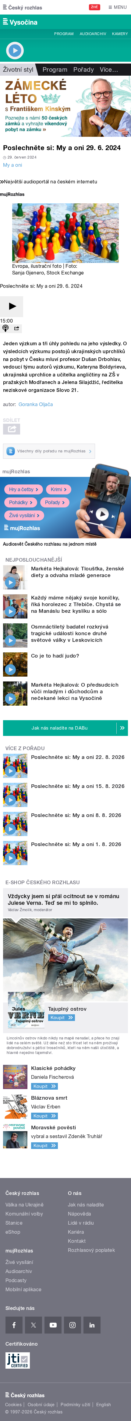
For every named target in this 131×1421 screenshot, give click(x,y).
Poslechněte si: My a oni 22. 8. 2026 (78, 757)
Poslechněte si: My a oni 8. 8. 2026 (76, 815)
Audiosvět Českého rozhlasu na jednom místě (50, 544)
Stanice (14, 1223)
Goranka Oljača (36, 404)
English (103, 1404)
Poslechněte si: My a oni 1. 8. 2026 (76, 844)
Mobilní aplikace (23, 1289)
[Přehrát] (11, 306)
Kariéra (76, 1232)
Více (109, 69)
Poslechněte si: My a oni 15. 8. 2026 (78, 786)
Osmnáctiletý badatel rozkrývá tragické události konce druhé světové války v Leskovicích (69, 633)
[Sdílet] (16, 328)
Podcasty (16, 1280)
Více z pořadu (25, 748)
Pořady (83, 69)
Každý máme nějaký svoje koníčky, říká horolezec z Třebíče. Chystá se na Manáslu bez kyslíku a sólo (76, 604)
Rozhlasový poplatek (91, 1250)
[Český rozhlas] (22, 7)
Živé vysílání (22, 515)
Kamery (120, 34)
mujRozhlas (16, 471)
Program (63, 34)
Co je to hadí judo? (55, 656)
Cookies (13, 1404)
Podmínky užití (75, 1404)
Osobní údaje (41, 1404)
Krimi (56, 489)
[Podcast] (5, 328)
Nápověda (79, 1214)
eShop (12, 1232)
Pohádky (18, 502)
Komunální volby (24, 1214)
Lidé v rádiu (81, 1223)
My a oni (12, 165)
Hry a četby (21, 489)
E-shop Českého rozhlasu (42, 882)
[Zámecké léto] (65, 106)
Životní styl (18, 69)
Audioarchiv (93, 34)
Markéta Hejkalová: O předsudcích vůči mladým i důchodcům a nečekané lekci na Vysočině (75, 691)
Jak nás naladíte (86, 1205)
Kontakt (77, 1241)
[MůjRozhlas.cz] (12, 195)
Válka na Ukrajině (24, 1205)
